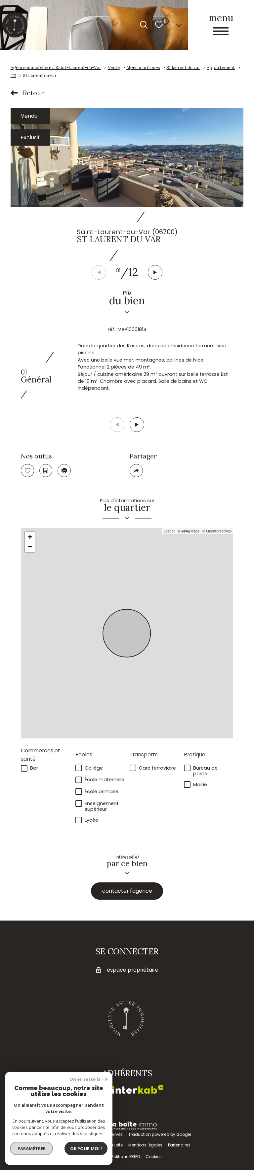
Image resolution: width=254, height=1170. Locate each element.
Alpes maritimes (143, 67)
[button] (155, 272)
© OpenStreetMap (217, 530)
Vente (114, 67)
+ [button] (30, 537)
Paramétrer (32, 1148)
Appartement (221, 67)
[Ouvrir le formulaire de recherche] (144, 25)
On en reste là (85, 1079)
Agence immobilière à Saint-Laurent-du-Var (56, 67)
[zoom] (127, 157)
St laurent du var (183, 67)
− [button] (30, 547)
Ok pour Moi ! (86, 1148)
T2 (13, 75)
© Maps (188, 530)
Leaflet (169, 530)
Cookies (154, 1156)
